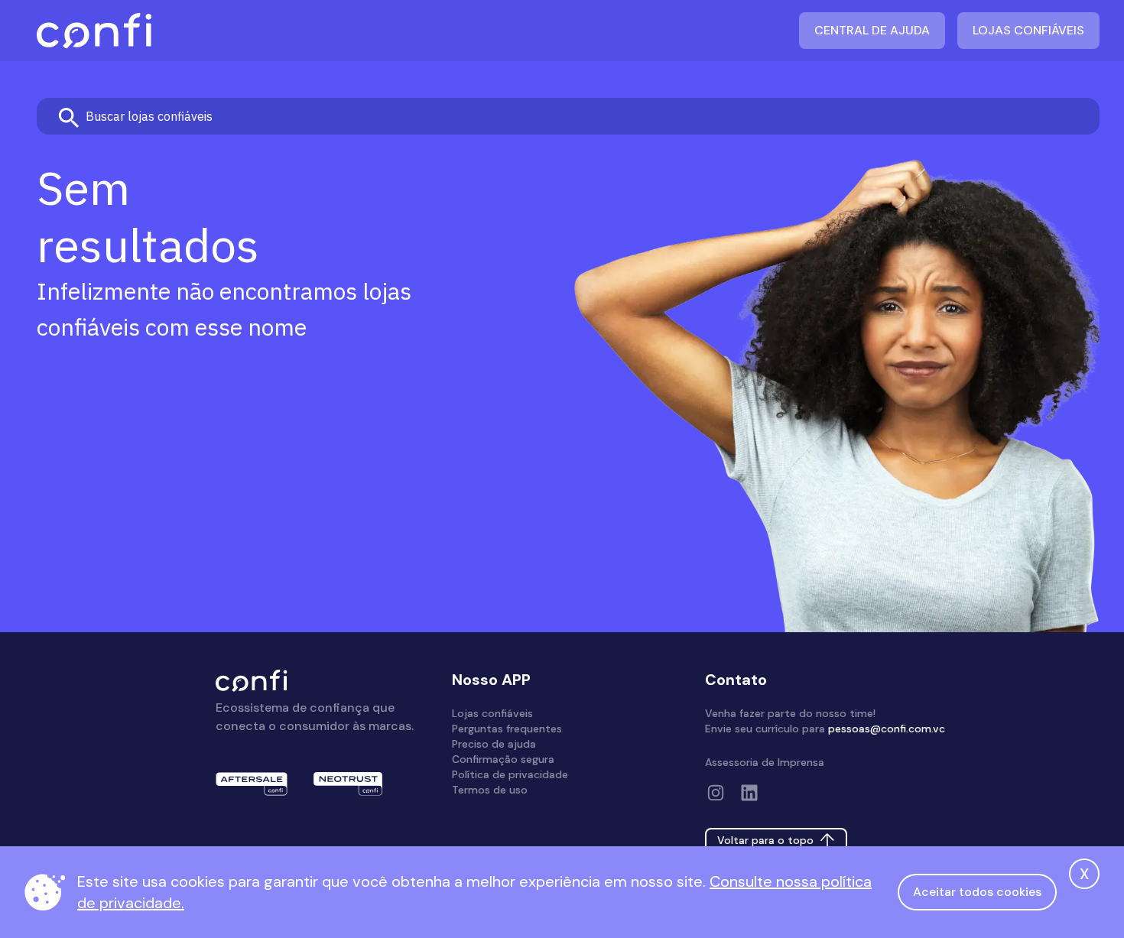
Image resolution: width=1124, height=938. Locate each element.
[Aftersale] (251, 784)
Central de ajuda (872, 30)
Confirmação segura (503, 759)
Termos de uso (490, 790)
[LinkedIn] (749, 792)
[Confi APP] (94, 31)
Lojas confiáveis (1028, 30)
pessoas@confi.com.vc (886, 728)
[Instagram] (715, 792)
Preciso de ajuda (494, 744)
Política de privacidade (510, 774)
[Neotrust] (348, 784)
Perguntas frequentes (507, 728)
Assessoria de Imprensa (764, 762)
